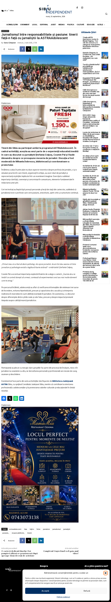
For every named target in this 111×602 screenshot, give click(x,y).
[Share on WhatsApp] (15, 398)
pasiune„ (5, 533)
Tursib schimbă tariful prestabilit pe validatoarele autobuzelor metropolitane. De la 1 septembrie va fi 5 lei (91, 69)
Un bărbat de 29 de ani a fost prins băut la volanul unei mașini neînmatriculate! (91, 168)
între (38, 529)
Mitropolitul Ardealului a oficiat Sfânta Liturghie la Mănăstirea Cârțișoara (91, 237)
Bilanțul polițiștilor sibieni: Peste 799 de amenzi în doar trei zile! (91, 192)
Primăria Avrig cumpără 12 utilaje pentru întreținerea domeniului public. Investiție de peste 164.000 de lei (90, 276)
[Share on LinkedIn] (21, 398)
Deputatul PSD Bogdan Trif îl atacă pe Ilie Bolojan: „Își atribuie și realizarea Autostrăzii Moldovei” (91, 81)
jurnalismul (57, 529)
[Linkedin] (41, 49)
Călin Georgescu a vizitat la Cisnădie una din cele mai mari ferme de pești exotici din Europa (91, 93)
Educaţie (5, 31)
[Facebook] (77, 8)
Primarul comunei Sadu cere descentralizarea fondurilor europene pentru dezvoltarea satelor (91, 249)
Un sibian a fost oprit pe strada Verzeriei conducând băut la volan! (90, 158)
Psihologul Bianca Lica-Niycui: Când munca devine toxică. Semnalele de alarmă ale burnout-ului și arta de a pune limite (91, 262)
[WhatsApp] (34, 49)
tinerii (29, 533)
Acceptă (45, 591)
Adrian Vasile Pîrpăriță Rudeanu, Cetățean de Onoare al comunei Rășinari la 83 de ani (91, 212)
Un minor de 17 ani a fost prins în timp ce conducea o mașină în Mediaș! (91, 148)
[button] (105, 573)
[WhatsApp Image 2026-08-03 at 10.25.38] (40, 124)
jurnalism (46, 529)
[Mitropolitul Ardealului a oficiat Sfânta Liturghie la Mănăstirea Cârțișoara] (105, 237)
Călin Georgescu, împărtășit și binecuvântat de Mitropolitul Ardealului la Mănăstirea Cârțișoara (91, 106)
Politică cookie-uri (63, 597)
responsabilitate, (18, 533)
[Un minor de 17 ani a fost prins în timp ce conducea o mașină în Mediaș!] (105, 148)
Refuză (87, 591)
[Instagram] (82, 8)
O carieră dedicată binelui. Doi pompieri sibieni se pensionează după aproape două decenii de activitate (19, 553)
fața (25, 529)
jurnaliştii (66, 529)
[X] (28, 49)
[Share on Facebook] (3, 398)
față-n (32, 529)
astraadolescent (15, 529)
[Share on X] (9, 398)
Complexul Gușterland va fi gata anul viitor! (61, 552)
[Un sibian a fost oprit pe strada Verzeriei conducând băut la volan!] (105, 158)
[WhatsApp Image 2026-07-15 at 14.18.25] (40, 465)
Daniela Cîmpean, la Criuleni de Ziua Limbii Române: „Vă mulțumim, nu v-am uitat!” (91, 56)
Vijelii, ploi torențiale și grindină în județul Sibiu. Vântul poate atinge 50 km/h (91, 202)
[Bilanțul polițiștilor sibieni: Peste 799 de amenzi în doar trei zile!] (105, 192)
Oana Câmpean (10, 43)
